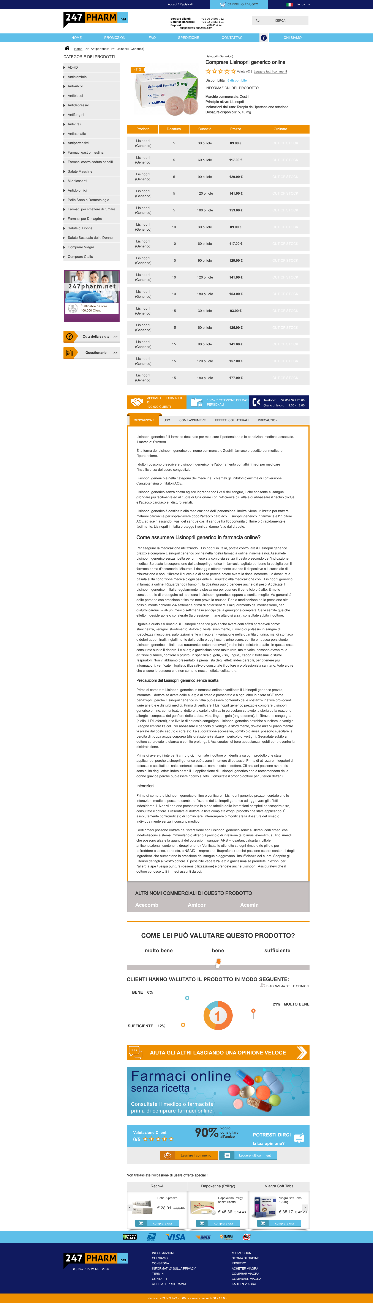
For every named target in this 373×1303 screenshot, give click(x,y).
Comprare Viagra (81, 247)
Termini (158, 1273)
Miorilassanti (77, 181)
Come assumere (192, 420)
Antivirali (74, 124)
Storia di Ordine (245, 1258)
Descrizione (144, 420)
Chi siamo (293, 37)
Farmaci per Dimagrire (85, 218)
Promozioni (115, 37)
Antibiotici (75, 96)
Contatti (159, 1279)
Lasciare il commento (196, 1155)
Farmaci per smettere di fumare (91, 209)
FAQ (152, 37)
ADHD (73, 67)
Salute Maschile (80, 171)
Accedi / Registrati (180, 4)
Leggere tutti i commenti (270, 71)
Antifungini (76, 114)
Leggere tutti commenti (255, 1155)
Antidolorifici (77, 190)
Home (76, 37)
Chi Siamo (160, 1258)
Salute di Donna (80, 228)
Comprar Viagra (245, 1273)
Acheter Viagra (245, 1268)
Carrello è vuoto (243, 4)
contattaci (232, 37)
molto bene (159, 950)
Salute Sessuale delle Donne (90, 237)
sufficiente (277, 950)
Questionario (96, 352)
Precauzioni (268, 420)
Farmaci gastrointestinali (86, 152)
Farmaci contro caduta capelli (90, 162)
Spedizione (188, 37)
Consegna (160, 1263)
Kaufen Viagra (244, 1284)
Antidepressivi (79, 105)
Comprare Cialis (80, 256)
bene (218, 950)
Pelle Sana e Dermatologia (88, 200)
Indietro (239, 1263)
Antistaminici (77, 77)
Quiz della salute (96, 336)
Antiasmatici (77, 133)
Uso (167, 420)
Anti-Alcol (75, 86)
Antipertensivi (78, 143)
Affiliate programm (169, 1284)
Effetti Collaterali (232, 420)
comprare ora (162, 1223)
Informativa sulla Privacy (174, 1268)
